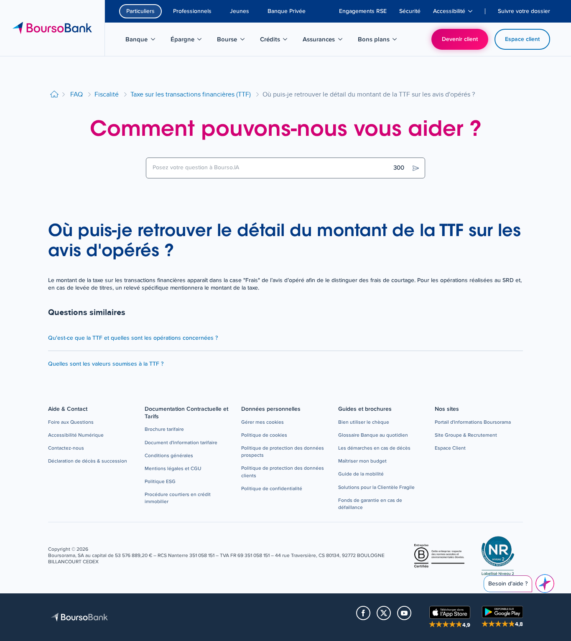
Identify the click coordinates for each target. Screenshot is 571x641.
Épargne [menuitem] (190, 41)
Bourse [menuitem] (235, 41)
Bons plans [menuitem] (378, 41)
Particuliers (140, 11)
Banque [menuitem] (144, 41)
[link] (71, 422)
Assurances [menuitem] (323, 41)
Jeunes (239, 11)
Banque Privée (287, 11)
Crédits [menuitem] (278, 41)
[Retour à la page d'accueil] (54, 95)
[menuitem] (363, 11)
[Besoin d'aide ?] (544, 583)
